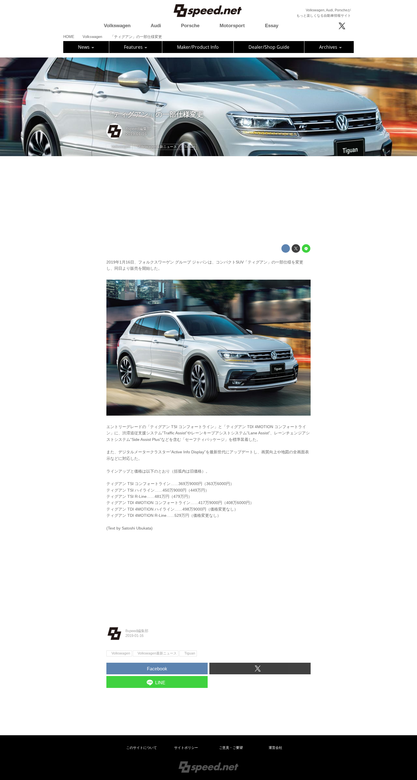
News (84, 47)
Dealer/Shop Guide (268, 47)
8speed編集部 (138, 128)
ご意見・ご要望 (231, 748)
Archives (328, 47)
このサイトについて (141, 748)
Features (134, 47)
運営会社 (275, 748)
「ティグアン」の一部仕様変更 (154, 114)
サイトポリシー (186, 748)
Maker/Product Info (198, 47)
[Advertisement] (208, 200)
